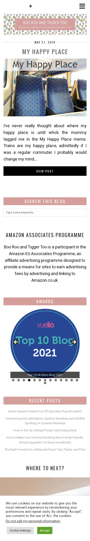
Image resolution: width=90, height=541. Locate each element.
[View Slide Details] (45, 343)
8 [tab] (50, 380)
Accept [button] (45, 530)
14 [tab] (45, 383)
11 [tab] (66, 380)
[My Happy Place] (45, 115)
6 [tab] (40, 380)
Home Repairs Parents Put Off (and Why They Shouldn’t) (45, 411)
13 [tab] (77, 380)
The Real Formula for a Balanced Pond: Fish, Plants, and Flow (45, 449)
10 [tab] (61, 380)
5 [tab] (34, 380)
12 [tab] (71, 380)
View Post (45, 171)
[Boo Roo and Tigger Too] (45, 17)
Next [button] (73, 342)
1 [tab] (13, 380)
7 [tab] (45, 380)
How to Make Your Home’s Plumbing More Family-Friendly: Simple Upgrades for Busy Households (45, 440)
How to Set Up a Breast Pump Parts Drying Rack (45, 430)
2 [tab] (18, 380)
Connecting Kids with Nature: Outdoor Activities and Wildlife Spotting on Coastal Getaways (45, 421)
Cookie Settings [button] (20, 530)
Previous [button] (16, 342)
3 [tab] (24, 380)
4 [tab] (29, 380)
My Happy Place (45, 51)
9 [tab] (55, 380)
